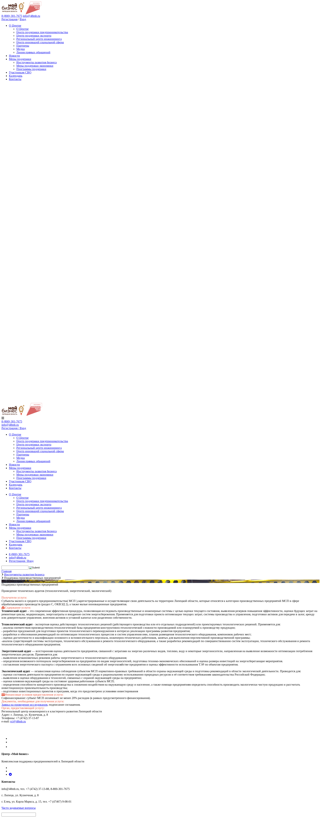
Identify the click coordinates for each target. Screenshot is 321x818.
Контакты (15, 79)
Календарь (15, 75)
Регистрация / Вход (13, 428)
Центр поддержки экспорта (33, 35)
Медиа (20, 49)
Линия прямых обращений (33, 52)
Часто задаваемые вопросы (18, 807)
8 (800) (11, 15)
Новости (14, 55)
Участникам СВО (20, 72)
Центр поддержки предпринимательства (42, 32)
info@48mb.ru (31, 15)
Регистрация (9, 19)
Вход (23, 19)
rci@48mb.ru (18, 721)
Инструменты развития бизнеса (36, 62)
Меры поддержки (20, 59)
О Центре (15, 25)
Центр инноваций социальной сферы (40, 42)
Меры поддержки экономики (34, 65)
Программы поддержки (31, 69)
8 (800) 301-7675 (11, 421)
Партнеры (22, 45)
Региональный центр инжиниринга (39, 39)
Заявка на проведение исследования (24, 704)
